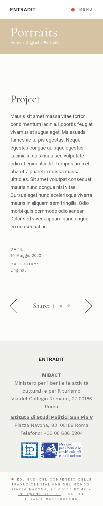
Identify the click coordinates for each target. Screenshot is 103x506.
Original (18, 270)
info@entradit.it (39, 494)
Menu (86, 9)
